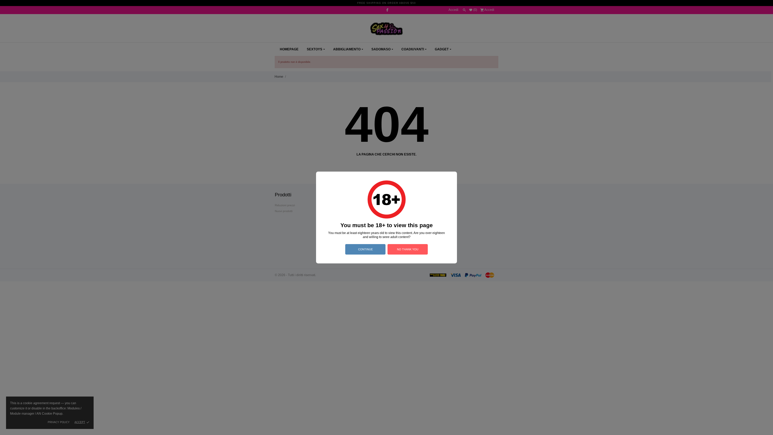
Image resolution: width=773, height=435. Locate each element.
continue (365, 249)
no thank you (407, 249)
